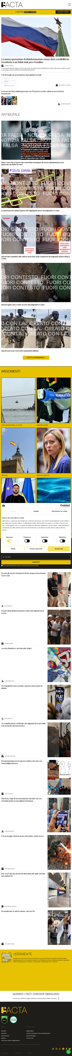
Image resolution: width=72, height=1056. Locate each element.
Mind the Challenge (31, 1036)
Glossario (3, 1038)
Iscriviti (36, 562)
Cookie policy (18, 1053)
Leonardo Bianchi (10, 756)
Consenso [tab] (12, 511)
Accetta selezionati (36, 549)
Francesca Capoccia (65, 85)
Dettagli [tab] (36, 511)
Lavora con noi (29, 1038)
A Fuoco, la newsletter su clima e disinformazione (38, 1033)
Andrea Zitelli (9, 65)
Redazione (4, 1033)
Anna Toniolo (9, 793)
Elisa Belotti (8, 606)
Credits (29, 1053)
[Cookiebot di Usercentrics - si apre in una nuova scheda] (61, 505)
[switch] (27, 540)
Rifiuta (13, 549)
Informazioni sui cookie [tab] (59, 511)
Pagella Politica (30, 1031)
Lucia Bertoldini (9, 869)
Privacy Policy (35, 565)
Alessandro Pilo (66, 104)
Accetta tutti (59, 549)
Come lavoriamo (5, 1036)
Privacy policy (4, 1053)
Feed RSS (3, 1031)
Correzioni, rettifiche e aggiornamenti (10, 1040)
